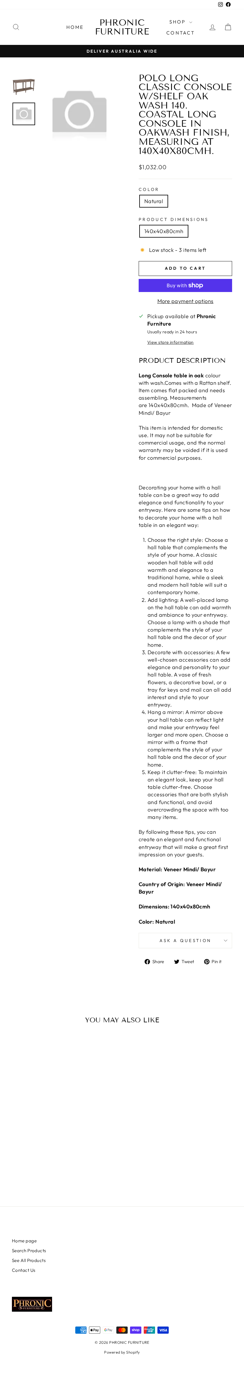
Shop (178, 22)
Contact (180, 33)
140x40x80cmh (163, 231)
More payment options (185, 301)
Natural (153, 201)
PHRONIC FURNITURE (122, 27)
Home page (24, 1241)
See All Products (29, 1260)
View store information (170, 342)
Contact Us (23, 1270)
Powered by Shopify (122, 1352)
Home (75, 27)
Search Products (29, 1250)
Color (149, 189)
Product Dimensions (174, 219)
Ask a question (185, 940)
